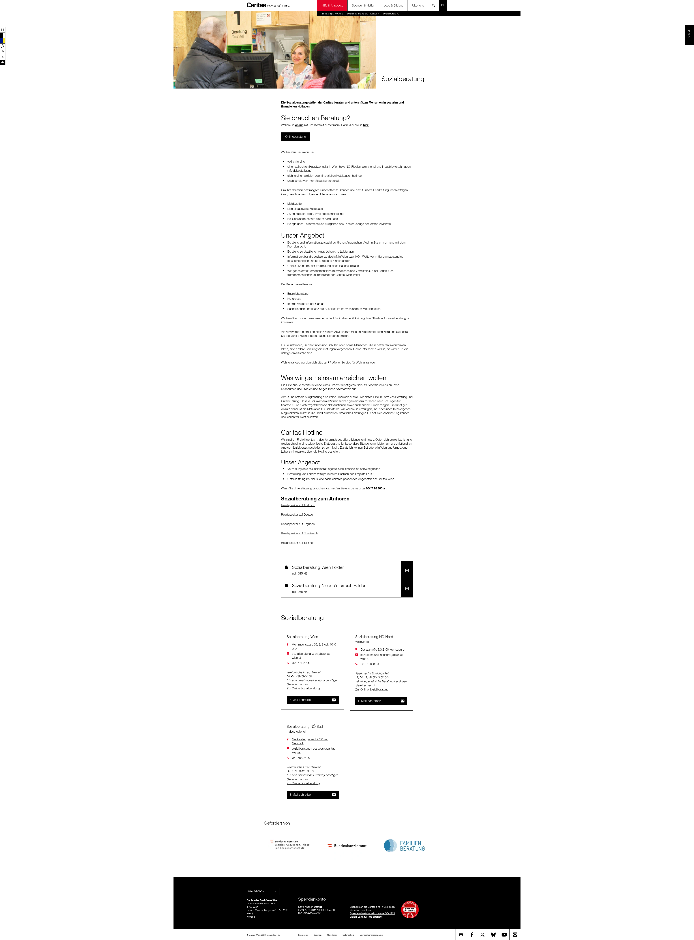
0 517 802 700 (301, 663)
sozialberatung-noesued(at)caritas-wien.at (314, 750)
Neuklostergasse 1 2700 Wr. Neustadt (310, 741)
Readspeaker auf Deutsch (297, 514)
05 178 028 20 (301, 758)
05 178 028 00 (370, 664)
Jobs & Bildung (393, 5)
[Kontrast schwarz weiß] (2, 35)
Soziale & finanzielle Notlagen (363, 13)
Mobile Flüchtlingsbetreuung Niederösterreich (319, 335)
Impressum (303, 934)
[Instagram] (515, 934)
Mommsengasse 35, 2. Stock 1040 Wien (314, 646)
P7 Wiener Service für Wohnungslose (351, 362)
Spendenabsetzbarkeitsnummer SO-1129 (372, 913)
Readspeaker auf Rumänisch (299, 533)
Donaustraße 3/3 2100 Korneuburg (382, 649)
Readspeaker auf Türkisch (297, 543)
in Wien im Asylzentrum (335, 332)
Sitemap (318, 934)
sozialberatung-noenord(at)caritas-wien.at (382, 657)
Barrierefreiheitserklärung (371, 934)
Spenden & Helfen (363, 5)
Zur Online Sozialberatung (303, 688)
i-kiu (278, 934)
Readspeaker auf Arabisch (298, 505)
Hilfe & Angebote (332, 5)
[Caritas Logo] (256, 4)
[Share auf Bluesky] (493, 934)
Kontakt (251, 916)
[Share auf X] (482, 934)
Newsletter (332, 934)
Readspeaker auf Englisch (297, 524)
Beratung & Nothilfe (332, 13)
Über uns (418, 5)
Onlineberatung (295, 136)
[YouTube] (504, 934)
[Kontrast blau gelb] (2, 40)
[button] (279, 5)
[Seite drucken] (460, 934)
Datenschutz (348, 934)
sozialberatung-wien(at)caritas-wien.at (311, 655)
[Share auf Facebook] (471, 934)
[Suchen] (434, 5)
